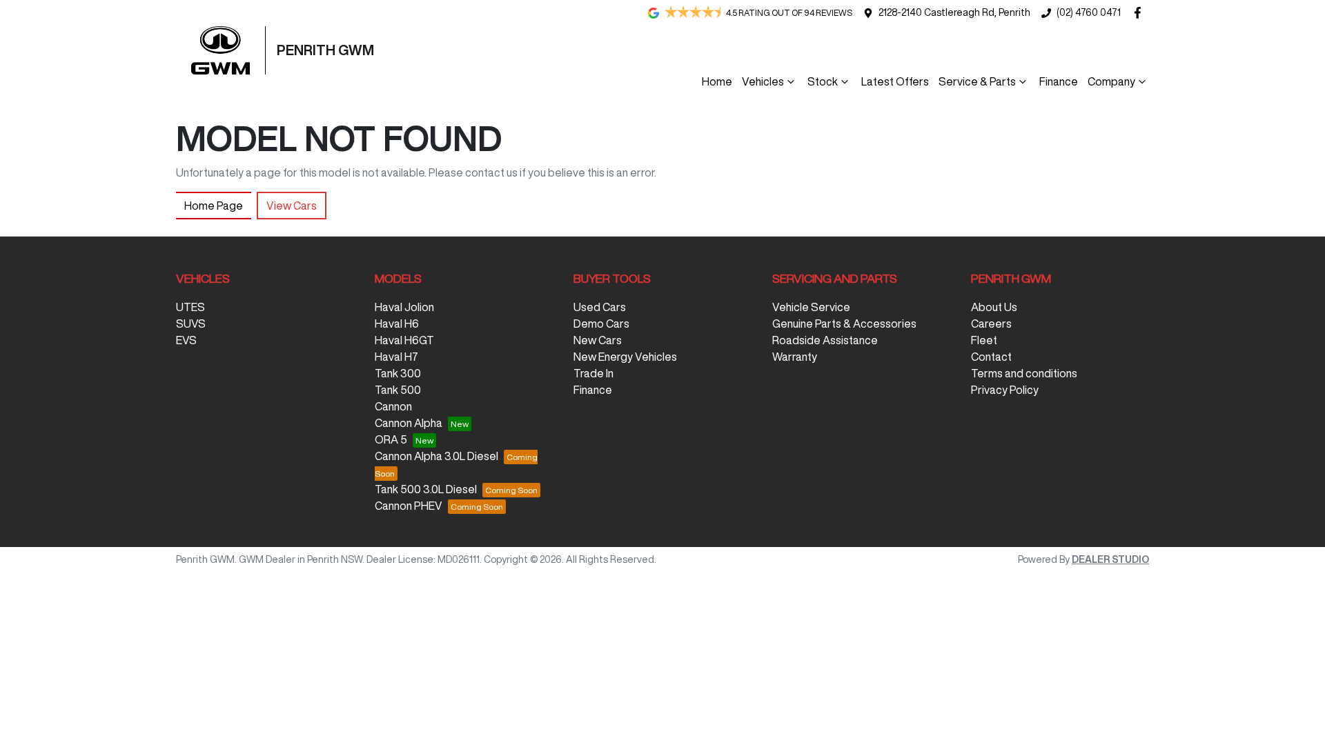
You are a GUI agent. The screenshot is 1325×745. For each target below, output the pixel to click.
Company (1111, 81)
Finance (1058, 81)
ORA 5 (391, 439)
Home (717, 81)
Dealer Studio (1110, 559)
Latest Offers (895, 81)
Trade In (593, 373)
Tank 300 (398, 373)
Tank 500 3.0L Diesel (426, 489)
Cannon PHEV (408, 505)
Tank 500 (398, 389)
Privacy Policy (1005, 389)
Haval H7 (396, 356)
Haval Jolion (404, 306)
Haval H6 (397, 323)
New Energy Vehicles (625, 356)
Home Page (213, 205)
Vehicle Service (811, 306)
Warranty (794, 356)
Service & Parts (977, 81)
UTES (190, 306)
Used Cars (599, 306)
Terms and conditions (1024, 373)
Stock (822, 81)
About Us (994, 306)
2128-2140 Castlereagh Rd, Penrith (954, 12)
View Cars (291, 205)
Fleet (984, 340)
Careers (991, 323)
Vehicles (763, 81)
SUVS (191, 323)
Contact (991, 356)
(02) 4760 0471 (1089, 12)
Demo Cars (601, 323)
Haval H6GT (404, 340)
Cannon (393, 406)
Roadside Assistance (825, 340)
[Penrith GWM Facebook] (1140, 13)
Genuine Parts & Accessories (844, 323)
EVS (186, 340)
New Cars (597, 340)
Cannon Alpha (408, 422)
